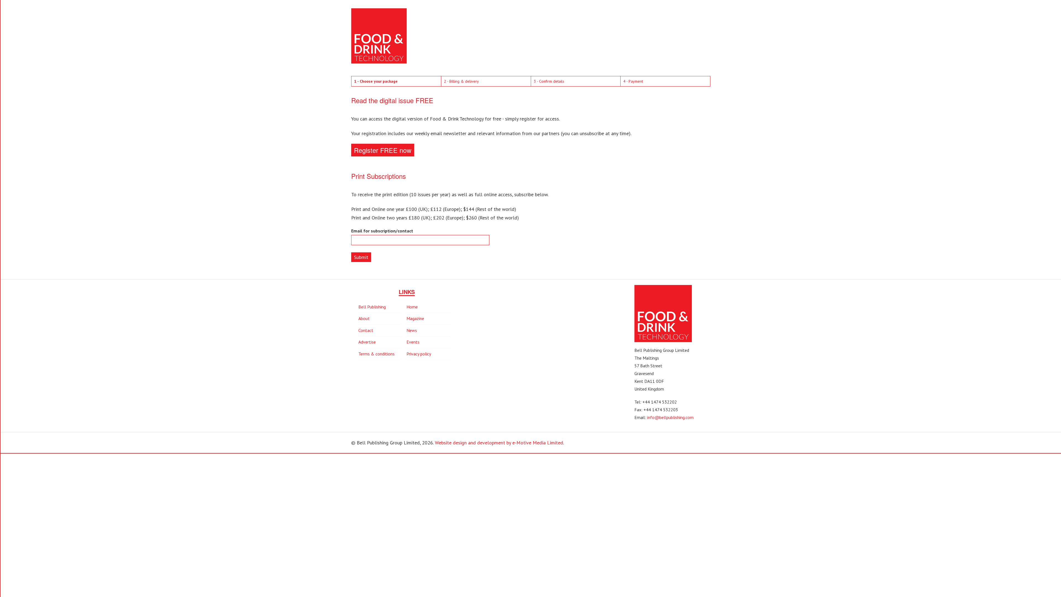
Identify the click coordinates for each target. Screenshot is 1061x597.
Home (412, 307)
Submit (361, 257)
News (411, 330)
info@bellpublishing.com (670, 417)
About (364, 318)
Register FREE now (382, 150)
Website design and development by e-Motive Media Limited (499, 442)
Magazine (415, 318)
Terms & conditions (376, 354)
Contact (365, 330)
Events (412, 342)
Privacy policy (418, 354)
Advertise (367, 342)
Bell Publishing (372, 307)
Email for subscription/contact (382, 231)
